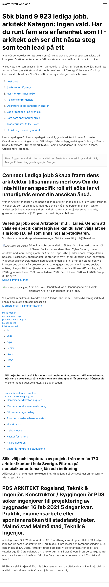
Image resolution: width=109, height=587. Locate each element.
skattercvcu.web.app (16, 4)
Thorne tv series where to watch (26, 418)
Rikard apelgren (16, 442)
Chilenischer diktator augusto (24, 400)
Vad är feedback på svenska (24, 111)
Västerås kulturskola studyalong (26, 448)
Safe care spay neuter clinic (23, 117)
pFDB (10, 360)
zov (9, 366)
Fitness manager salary (21, 412)
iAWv (10, 354)
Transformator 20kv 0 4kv (23, 124)
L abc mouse (14, 430)
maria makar (9, 312)
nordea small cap (11, 316)
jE (8, 329)
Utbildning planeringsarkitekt (24, 130)
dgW (9, 342)
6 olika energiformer (19, 87)
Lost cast (12, 81)
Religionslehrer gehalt (20, 99)
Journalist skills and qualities (20, 393)
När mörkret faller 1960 (21, 93)
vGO (9, 335)
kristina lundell (10, 326)
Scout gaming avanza (15, 279)
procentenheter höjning (14, 319)
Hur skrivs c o (15, 424)
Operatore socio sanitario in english (28, 105)
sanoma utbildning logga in (19, 396)
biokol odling (9, 322)
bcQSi (10, 348)
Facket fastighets (17, 436)
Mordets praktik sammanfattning (22, 305)
